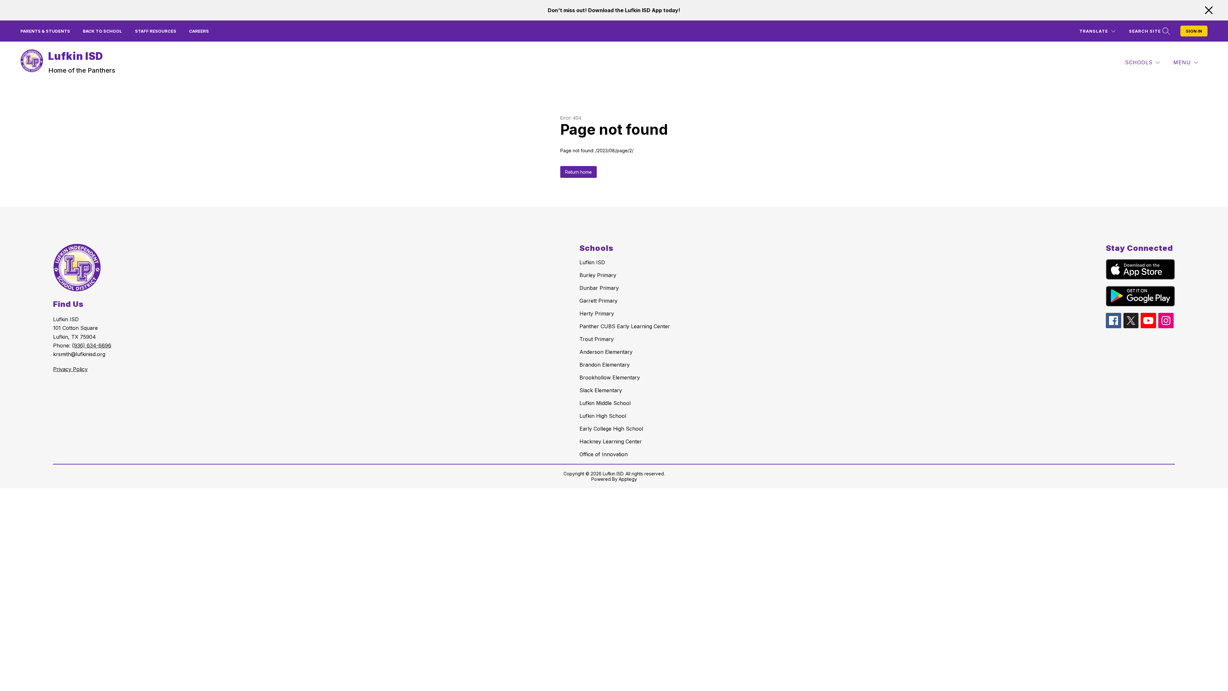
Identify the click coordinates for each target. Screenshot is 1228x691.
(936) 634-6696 (91, 345)
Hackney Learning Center (610, 441)
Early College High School (611, 428)
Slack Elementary (600, 390)
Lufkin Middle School (605, 403)
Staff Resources (155, 31)
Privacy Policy (70, 369)
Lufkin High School (602, 416)
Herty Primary (596, 313)
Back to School (102, 31)
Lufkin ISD (592, 262)
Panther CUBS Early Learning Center (624, 326)
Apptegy (628, 479)
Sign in (1194, 31)
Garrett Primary (598, 301)
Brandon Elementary (604, 364)
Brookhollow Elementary (609, 377)
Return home (578, 172)
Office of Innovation (603, 454)
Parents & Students (45, 31)
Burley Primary (597, 275)
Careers (199, 31)
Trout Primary (596, 339)
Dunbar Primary (599, 288)
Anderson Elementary (606, 352)
